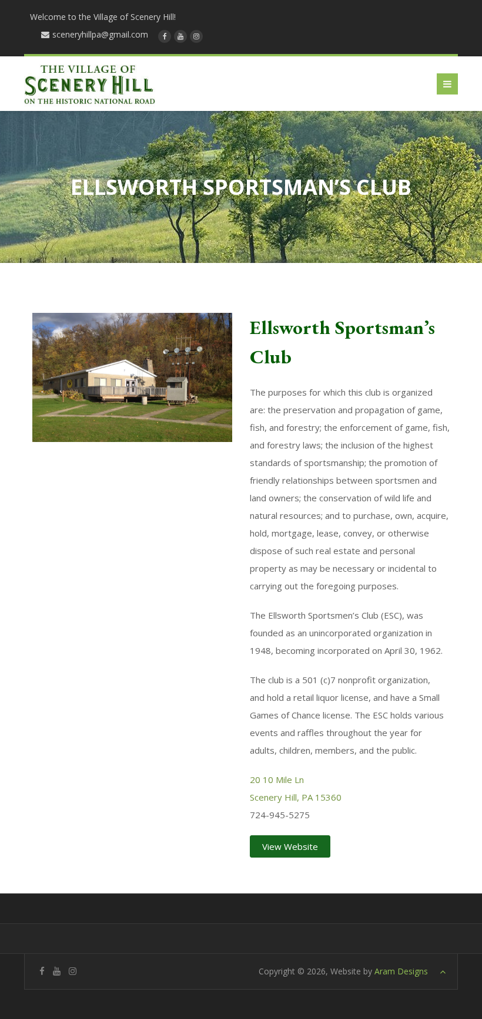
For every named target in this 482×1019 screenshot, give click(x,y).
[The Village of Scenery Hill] (89, 83)
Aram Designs (401, 971)
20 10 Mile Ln (277, 779)
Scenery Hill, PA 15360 (296, 797)
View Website (290, 846)
